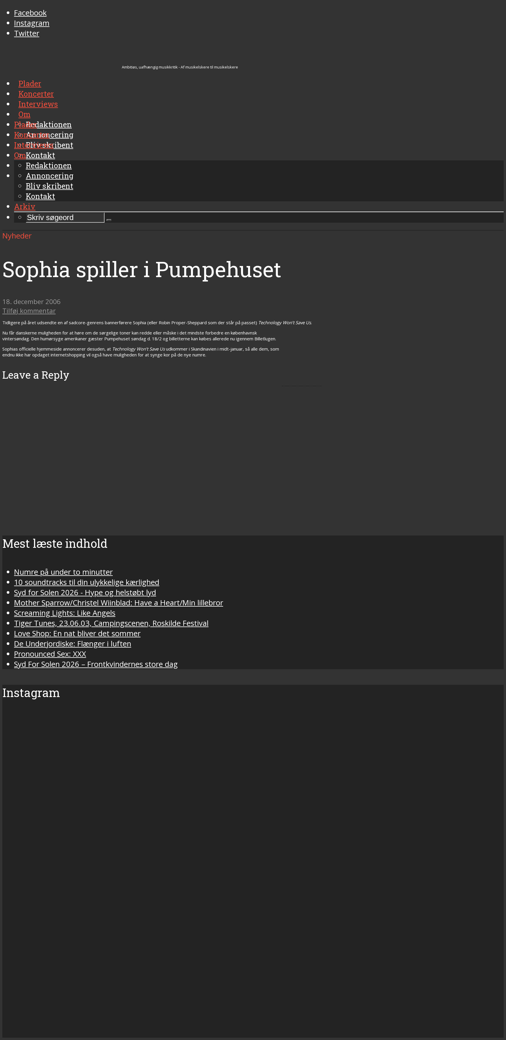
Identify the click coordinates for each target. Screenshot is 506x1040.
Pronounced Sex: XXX (50, 654)
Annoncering (49, 176)
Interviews (34, 145)
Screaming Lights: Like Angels (64, 613)
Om (20, 155)
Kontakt (40, 196)
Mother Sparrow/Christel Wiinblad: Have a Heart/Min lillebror (118, 603)
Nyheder (17, 236)
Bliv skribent (49, 186)
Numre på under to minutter (63, 572)
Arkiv (24, 206)
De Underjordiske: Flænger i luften (72, 644)
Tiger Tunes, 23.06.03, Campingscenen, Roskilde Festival (111, 623)
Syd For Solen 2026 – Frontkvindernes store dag (96, 664)
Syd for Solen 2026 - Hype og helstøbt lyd (85, 592)
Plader (25, 124)
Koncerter (31, 135)
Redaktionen (49, 165)
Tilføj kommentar (29, 310)
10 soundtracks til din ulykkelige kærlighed (86, 582)
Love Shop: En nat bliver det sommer (77, 633)
